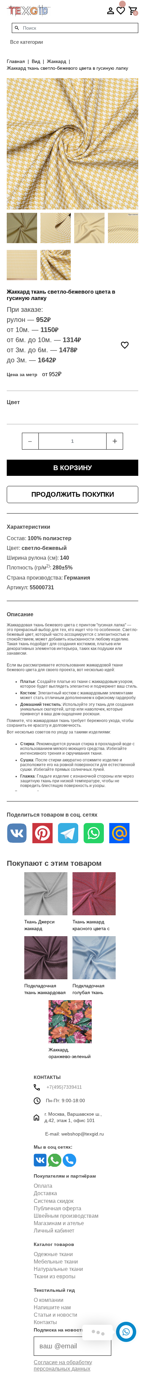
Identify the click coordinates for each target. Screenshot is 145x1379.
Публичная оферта (57, 1208)
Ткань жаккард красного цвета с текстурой (91, 928)
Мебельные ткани (56, 1262)
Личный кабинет (54, 1231)
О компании (48, 1300)
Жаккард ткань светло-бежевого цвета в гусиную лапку (67, 68)
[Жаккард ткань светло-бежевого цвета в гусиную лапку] (22, 228)
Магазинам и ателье (59, 1223)
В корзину (72, 467)
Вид (36, 61)
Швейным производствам (66, 1216)
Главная (16, 61)
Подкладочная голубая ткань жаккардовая (88, 992)
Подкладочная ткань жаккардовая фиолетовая (45, 992)
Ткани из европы (55, 1276)
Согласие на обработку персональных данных (63, 1365)
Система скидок (54, 1201)
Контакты (45, 1322)
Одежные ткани (53, 1254)
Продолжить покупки (72, 494)
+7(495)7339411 (63, 1087)
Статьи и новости (55, 1315)
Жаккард (56, 61)
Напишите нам (52, 1307)
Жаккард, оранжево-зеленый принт (70, 1056)
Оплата (43, 1186)
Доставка (45, 1193)
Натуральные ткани (58, 1269)
